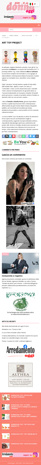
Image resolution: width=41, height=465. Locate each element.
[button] (38, 25)
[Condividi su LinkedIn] (10, 136)
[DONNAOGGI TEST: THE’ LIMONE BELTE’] (6, 436)
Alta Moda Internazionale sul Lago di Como (15, 326)
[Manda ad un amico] (17, 136)
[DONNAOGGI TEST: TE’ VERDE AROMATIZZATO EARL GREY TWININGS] (6, 417)
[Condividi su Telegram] (30, 136)
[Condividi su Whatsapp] (23, 136)
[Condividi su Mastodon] (27, 136)
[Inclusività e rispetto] (20, 263)
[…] (10, 288)
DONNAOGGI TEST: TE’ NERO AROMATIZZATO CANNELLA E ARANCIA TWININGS (24, 406)
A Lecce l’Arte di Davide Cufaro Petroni (14, 332)
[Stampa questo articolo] (20, 136)
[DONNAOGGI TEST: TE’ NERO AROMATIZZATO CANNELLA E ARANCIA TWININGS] (6, 407)
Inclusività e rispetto (12, 276)
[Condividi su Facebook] (3, 136)
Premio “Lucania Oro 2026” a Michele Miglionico (17, 341)
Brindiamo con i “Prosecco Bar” (11, 329)
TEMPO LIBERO (13, 35)
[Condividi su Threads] (37, 136)
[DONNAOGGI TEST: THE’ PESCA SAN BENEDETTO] (6, 426)
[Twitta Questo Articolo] (7, 136)
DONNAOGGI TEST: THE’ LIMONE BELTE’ (24, 434)
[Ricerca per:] (20, 30)
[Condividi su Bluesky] (33, 136)
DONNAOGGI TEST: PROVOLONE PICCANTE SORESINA (21, 396)
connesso (13, 159)
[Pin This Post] (13, 136)
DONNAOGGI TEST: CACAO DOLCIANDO (24, 444)
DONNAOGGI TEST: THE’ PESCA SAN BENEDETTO (23, 425)
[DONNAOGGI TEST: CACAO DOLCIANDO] (6, 446)
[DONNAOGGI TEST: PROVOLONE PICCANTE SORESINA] (6, 397)
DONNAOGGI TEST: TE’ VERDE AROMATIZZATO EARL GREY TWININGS (24, 415)
